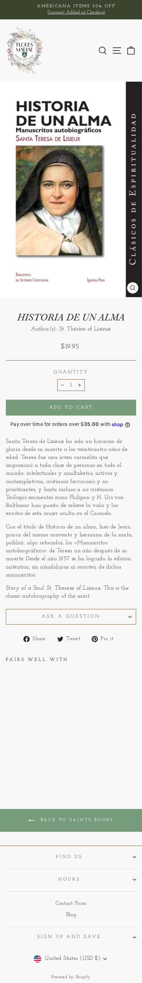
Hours (69, 879)
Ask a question (71, 616)
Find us (69, 857)
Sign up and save (69, 937)
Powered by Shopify (70, 977)
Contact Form (71, 903)
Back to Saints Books (76, 820)
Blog (71, 915)
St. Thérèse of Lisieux (85, 329)
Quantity (71, 372)
